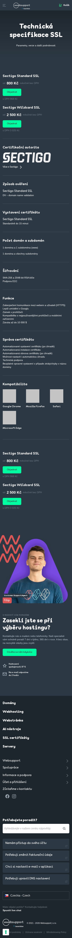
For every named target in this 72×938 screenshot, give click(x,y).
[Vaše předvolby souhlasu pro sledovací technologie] (6, 932)
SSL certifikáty (16, 738)
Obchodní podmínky (12, 932)
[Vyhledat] (64, 828)
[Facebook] (7, 796)
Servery (9, 746)
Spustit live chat (12, 910)
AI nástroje (12, 729)
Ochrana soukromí (34, 932)
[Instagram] (14, 796)
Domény (9, 703)
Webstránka (13, 720)
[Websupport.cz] (21, 5)
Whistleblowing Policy (56, 932)
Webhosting (13, 712)
